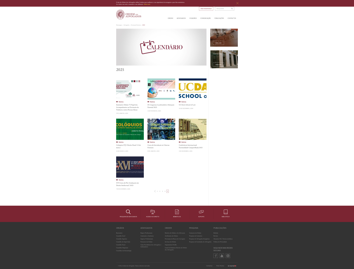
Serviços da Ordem (170, 242)
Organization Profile (171, 245)
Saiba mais (147, 4)
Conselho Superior (121, 239)
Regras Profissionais (146, 233)
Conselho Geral (120, 236)
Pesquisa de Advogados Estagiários (199, 239)
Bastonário (119, 233)
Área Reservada (206, 8)
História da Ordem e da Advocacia (175, 233)
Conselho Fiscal (120, 245)
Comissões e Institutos (147, 236)
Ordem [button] (170, 18)
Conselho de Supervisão (123, 242)
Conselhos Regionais (122, 248)
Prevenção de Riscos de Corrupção (175, 239)
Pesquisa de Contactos (195, 236)
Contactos (232, 18)
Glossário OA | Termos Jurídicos (223, 239)
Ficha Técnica (220, 266)
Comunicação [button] (205, 18)
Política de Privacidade (220, 242)
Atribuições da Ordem (171, 236)
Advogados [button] (181, 18)
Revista (216, 236)
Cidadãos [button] (193, 18)
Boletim (216, 233)
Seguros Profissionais (146, 239)
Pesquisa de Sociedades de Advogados (200, 242)
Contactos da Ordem (195, 233)
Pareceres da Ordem (146, 242)
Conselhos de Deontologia (123, 251)
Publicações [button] (219, 18)
